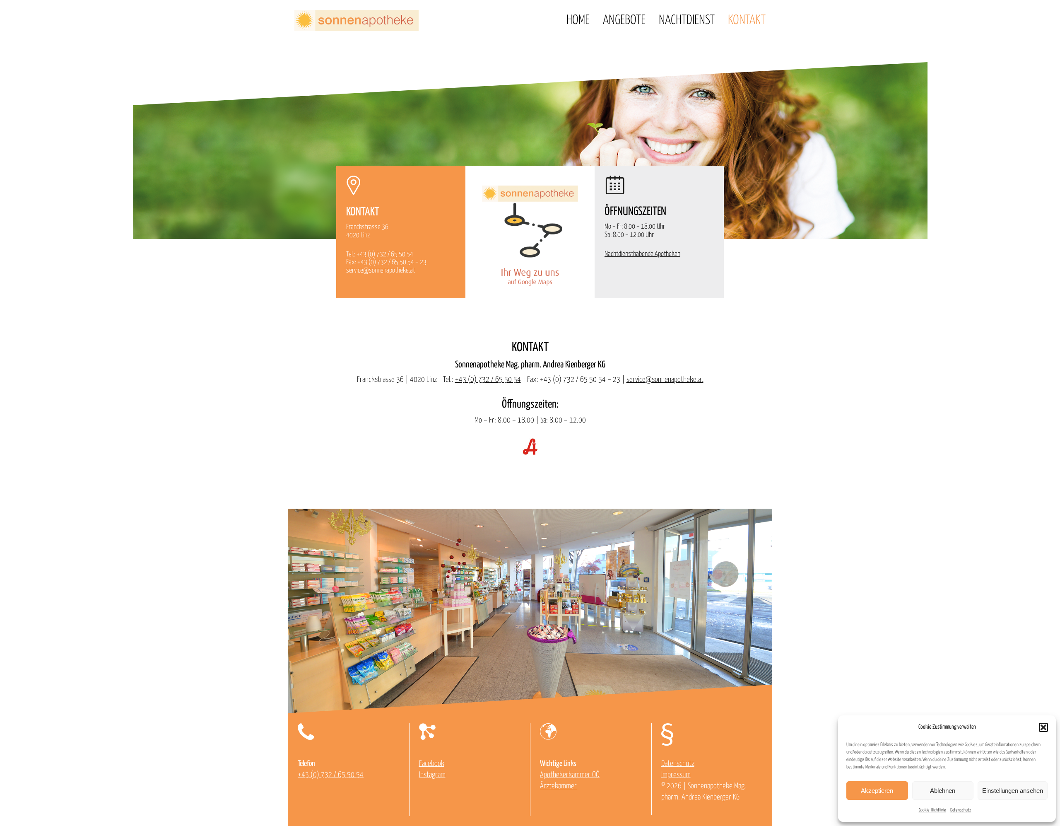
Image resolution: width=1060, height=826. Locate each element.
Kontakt (747, 20)
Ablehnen (942, 790)
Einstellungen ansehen (1012, 790)
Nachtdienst (687, 20)
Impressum (676, 775)
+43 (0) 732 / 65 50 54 (488, 380)
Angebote (624, 20)
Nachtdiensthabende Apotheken (642, 254)
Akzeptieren (877, 790)
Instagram (432, 775)
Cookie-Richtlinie (932, 810)
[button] (1043, 727)
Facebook (431, 764)
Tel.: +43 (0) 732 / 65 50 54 (379, 254)
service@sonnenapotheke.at (380, 270)
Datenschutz (960, 810)
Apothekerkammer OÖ (570, 775)
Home (578, 20)
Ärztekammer (558, 786)
